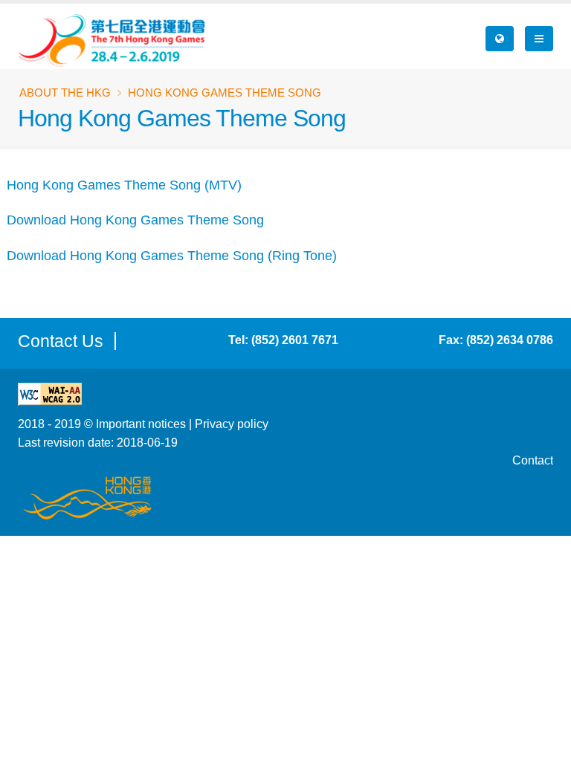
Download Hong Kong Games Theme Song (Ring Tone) (172, 255)
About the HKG (65, 92)
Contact (532, 460)
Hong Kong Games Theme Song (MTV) (124, 185)
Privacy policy (231, 423)
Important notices (141, 423)
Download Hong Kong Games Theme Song (135, 220)
